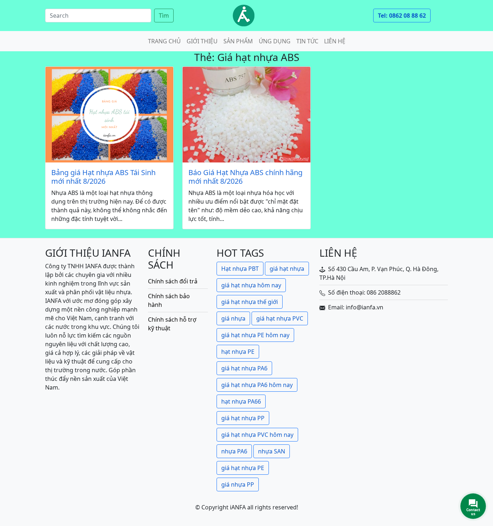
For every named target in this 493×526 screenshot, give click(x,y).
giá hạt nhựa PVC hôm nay (257, 435)
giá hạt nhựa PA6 (244, 368)
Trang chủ (164, 41)
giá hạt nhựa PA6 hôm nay (257, 385)
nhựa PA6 (234, 451)
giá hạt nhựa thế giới (249, 302)
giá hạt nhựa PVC (279, 318)
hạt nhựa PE (237, 352)
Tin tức (307, 41)
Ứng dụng (275, 41)
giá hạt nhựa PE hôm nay (255, 335)
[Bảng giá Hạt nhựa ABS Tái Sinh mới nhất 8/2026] (109, 114)
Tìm (164, 15)
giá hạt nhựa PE (242, 468)
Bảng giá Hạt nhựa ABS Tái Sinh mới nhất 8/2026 (103, 177)
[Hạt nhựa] (243, 15)
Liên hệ (334, 41)
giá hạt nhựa (287, 269)
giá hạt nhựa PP (243, 418)
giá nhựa (233, 318)
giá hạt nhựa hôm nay (251, 285)
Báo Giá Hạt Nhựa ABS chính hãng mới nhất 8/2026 (245, 177)
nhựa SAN (271, 451)
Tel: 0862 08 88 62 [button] (402, 15)
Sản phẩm (238, 41)
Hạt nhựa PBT (240, 269)
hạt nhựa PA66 (241, 401)
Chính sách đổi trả (172, 281)
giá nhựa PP (237, 484)
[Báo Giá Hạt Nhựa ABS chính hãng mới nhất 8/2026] (246, 114)
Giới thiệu (202, 41)
